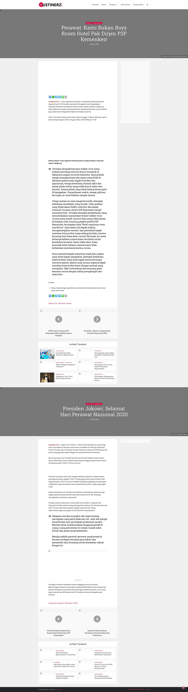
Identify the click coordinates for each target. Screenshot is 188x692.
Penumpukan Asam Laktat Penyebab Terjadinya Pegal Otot (104, 355)
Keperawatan (97, 23)
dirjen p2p (53, 303)
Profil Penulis (141, 689)
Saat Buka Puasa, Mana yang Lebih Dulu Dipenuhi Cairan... (64, 665)
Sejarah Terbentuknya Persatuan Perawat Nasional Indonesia (92, 688)
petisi (69, 303)
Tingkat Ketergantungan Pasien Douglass (65, 677)
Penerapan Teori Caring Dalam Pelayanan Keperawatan (103, 367)
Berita (103, 5)
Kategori (112, 5)
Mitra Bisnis (132, 689)
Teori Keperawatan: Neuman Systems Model (103, 677)
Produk (148, 689)
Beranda (95, 5)
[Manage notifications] (183, 687)
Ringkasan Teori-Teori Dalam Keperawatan (64, 377)
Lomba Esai (68, 362)
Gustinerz (59, 689)
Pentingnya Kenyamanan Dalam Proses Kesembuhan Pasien (104, 378)
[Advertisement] (77, 77)
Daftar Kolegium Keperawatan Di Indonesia (66, 654)
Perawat (62, 303)
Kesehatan (97, 351)
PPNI (76, 603)
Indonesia (53, 603)
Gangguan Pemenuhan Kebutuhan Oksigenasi (103, 654)
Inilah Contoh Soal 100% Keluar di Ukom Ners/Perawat (103, 666)
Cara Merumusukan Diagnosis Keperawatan (65, 354)
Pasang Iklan (138, 5)
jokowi (61, 603)
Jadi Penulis (125, 5)
